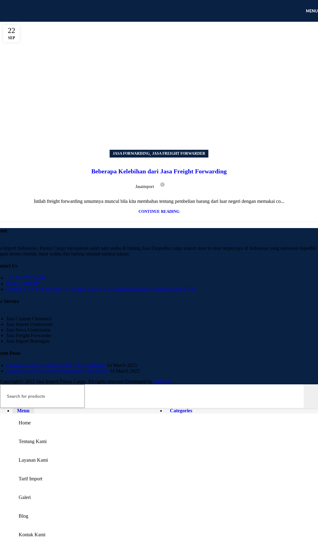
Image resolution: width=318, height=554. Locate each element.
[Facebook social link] (171, 184)
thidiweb (162, 381)
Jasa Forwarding (131, 153)
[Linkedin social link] (193, 184)
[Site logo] (46, 23)
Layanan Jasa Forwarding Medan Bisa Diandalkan (56, 365)
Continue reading (159, 211)
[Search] (311, 396)
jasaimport (144, 186)
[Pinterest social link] (185, 184)
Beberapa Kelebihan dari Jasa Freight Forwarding (159, 171)
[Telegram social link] (200, 184)
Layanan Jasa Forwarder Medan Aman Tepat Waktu (57, 370)
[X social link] (178, 184)
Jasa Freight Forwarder (178, 153)
